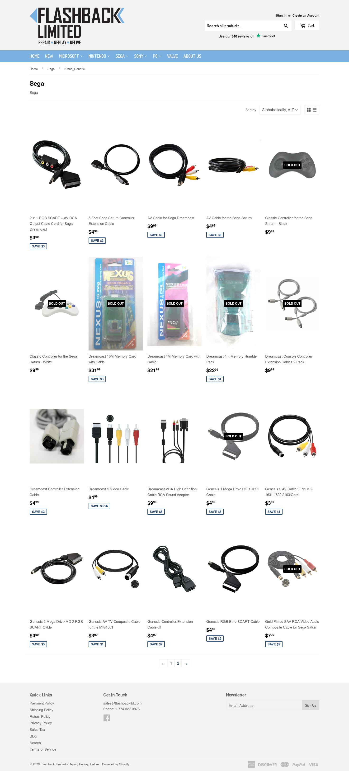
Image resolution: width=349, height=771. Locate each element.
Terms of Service (43, 749)
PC (156, 56)
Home (34, 56)
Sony (139, 56)
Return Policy (40, 716)
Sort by (250, 109)
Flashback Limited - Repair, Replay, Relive (70, 764)
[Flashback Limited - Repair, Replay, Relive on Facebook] (106, 719)
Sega (121, 56)
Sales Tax (37, 729)
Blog (33, 735)
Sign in (281, 15)
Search (35, 742)
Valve (172, 56)
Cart (311, 25)
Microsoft (69, 56)
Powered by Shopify (116, 764)
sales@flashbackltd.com (122, 702)
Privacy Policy (41, 722)
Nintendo (98, 56)
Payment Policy (42, 702)
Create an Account (305, 15)
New (49, 56)
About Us (192, 56)
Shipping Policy (41, 709)
